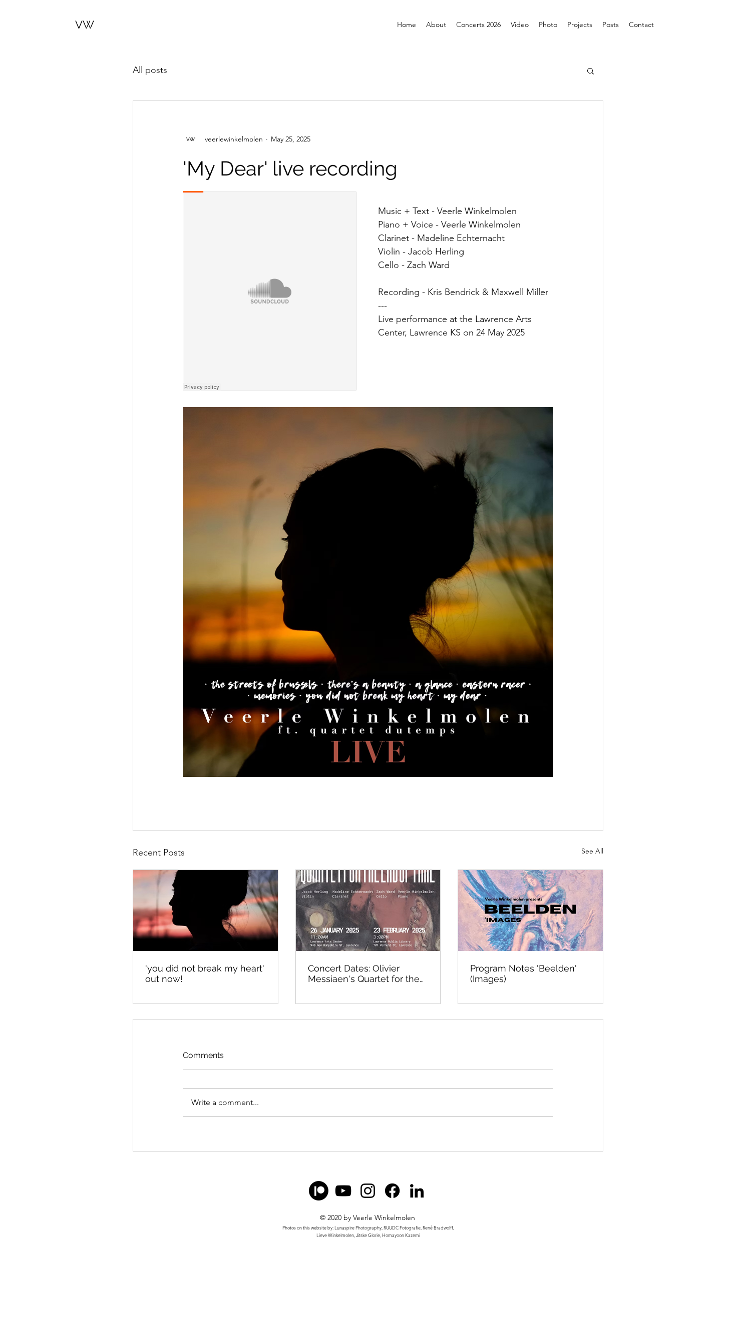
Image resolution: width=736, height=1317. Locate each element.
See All (592, 851)
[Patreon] (318, 1190)
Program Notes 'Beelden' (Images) (523, 973)
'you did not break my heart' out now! (204, 973)
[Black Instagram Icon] (368, 1190)
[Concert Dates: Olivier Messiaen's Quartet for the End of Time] (368, 910)
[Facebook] (392, 1190)
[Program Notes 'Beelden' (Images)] (530, 910)
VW (84, 24)
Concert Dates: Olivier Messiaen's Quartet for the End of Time (364, 973)
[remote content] (270, 292)
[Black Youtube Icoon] (343, 1190)
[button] (590, 70)
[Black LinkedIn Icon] (417, 1190)
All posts (150, 70)
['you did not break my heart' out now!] (205, 910)
